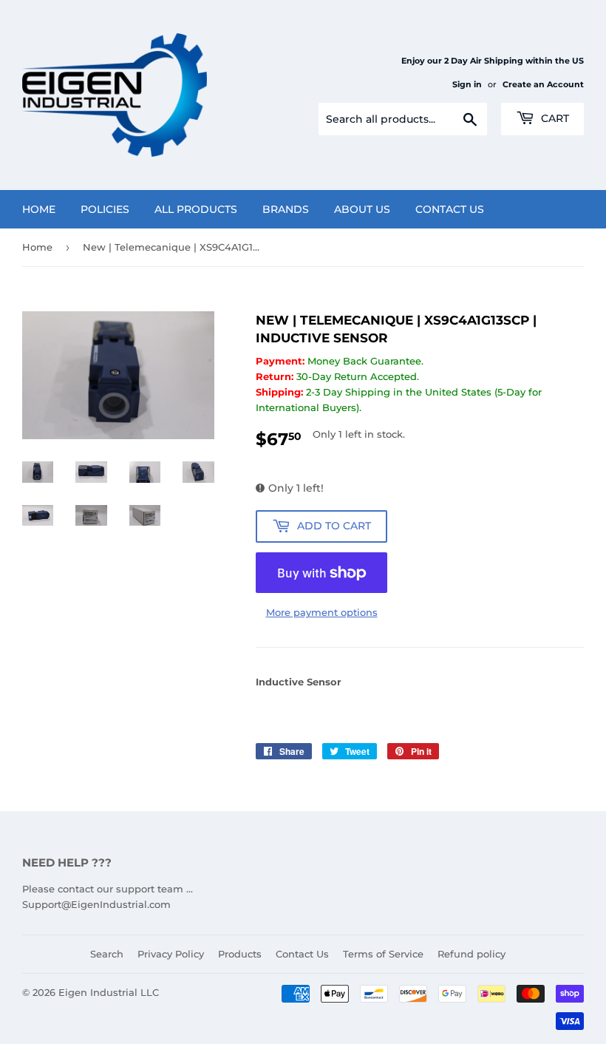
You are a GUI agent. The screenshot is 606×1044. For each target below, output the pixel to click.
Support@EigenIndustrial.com (96, 904)
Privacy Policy (170, 954)
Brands (285, 209)
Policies (105, 209)
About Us (362, 209)
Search (106, 954)
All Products (195, 209)
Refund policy (471, 954)
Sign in (467, 84)
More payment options (322, 612)
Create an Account (543, 84)
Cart (553, 118)
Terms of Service (383, 954)
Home (38, 209)
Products (240, 954)
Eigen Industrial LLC (108, 992)
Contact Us (449, 209)
